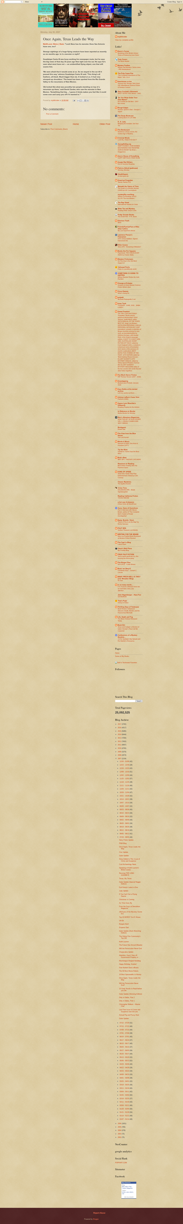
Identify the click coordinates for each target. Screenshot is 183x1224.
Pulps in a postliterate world (127, 269)
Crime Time (122, 488)
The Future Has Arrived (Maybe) (130, 945)
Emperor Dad (124, 927)
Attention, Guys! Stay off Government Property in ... (129, 956)
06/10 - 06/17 (125, 1043)
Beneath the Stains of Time (128, 186)
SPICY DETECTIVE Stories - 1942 (129, 93)
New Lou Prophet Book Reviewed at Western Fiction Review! (129, 537)
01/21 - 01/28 (125, 1112)
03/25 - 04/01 (125, 1081)
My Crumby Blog (123, 550)
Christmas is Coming (126, 899)
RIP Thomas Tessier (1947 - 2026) (129, 377)
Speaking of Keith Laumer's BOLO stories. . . (129, 869)
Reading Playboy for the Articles (128, 407)
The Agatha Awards (124, 484)
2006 (120, 1123)
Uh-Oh (121, 921)
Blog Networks (126, 1182)
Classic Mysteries (124, 482)
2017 (120, 724)
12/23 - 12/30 (125, 765)
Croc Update (123, 852)
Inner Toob (122, 303)
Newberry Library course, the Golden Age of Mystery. (127, 133)
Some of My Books (122, 656)
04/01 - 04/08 (125, 1078)
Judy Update (123, 891)
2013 (120, 738)
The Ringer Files (124, 562)
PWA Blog (122, 843)
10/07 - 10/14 (125, 803)
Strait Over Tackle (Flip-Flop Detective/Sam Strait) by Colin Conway (128, 476)
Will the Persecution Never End (130, 948)
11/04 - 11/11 (125, 789)
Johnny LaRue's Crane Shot (128, 397)
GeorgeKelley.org (124, 144)
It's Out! (120, 580)
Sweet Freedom (124, 311)
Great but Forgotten (125, 180)
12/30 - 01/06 (125, 761)
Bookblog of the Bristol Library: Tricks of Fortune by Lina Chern (128, 54)
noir (123, 1193)
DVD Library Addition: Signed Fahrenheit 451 (128, 240)
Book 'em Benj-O (124, 569)
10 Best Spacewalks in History (130, 974)
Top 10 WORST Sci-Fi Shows (130, 917)
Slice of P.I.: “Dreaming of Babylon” (129, 247)
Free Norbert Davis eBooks (129, 968)
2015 (120, 731)
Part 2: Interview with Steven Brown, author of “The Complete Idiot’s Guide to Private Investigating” (128, 513)
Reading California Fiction (128, 496)
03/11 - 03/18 (125, 1088)
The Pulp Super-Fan (125, 73)
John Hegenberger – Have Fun (129, 595)
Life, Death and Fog (125, 617)
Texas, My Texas (125, 878)
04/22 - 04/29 (125, 1067)
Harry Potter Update (126, 840)
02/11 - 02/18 (125, 1102)
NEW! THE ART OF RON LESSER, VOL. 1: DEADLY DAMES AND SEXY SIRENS (129, 421)
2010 (120, 748)
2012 (120, 741)
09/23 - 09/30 (125, 809)
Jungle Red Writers (125, 162)
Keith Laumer (124, 942)
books (124, 1192)
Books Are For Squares (127, 251)
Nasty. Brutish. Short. (126, 520)
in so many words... (125, 585)
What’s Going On (123, 293)
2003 (120, 1134)
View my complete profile (124, 40)
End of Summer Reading (126, 164)
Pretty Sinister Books (126, 215)
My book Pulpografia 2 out (126, 299)
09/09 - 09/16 (125, 816)
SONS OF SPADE (124, 472)
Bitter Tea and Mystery (126, 209)
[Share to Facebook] (85, 100)
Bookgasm (122, 427)
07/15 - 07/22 (125, 1026)
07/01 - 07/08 (125, 1033)
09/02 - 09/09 (125, 820)
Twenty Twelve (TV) (124, 182)
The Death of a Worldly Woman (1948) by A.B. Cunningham (128, 189)
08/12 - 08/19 (125, 830)
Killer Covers (123, 245)
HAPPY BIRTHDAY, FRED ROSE (129, 158)
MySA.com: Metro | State (53, 44)
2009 (120, 752)
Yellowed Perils (124, 267)
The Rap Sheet (123, 202)
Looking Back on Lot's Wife (127, 118)
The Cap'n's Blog (124, 542)
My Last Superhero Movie (126, 231)
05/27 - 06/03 (125, 1050)
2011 (120, 745)
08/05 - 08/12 (125, 834)
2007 (120, 758)
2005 (120, 1127)
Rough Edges (123, 108)
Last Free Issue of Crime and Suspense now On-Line (129, 1010)
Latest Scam (122, 544)
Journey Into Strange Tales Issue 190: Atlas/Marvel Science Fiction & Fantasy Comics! (129, 85)
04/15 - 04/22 (125, 1071)
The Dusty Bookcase (125, 116)
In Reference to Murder (126, 411)
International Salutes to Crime (128, 204)
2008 (120, 755)
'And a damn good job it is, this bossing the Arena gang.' (128, 557)
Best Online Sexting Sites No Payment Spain (127, 466)
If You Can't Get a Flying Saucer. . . (128, 895)
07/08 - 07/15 (125, 1030)
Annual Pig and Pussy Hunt (129, 1015)
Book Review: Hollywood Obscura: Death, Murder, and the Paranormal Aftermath (129, 611)
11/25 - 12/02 (125, 778)
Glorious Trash (123, 221)
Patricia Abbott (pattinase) (128, 168)
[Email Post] (74, 100)
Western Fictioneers (125, 259)
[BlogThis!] (80, 100)
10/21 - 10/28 (125, 796)
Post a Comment (52, 114)
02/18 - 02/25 (125, 1098)
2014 (120, 734)
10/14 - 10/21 (125, 799)
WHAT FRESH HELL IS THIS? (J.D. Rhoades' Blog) (129, 578)
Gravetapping (123, 381)
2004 (120, 1130)
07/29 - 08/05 (125, 837)
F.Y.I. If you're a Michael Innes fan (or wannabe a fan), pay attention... (129, 589)
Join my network (128, 1197)
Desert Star (121, 429)
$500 (119, 222)
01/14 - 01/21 (125, 1116)
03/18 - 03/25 (125, 1085)
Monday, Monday (123, 170)
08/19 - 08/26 (125, 827)
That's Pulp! (122, 601)
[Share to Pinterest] (88, 100)
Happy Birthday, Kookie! (128, 964)
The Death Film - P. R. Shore (127, 217)
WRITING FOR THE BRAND (128, 534)
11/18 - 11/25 (125, 782)
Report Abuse (99, 1213)
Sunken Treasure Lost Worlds (128, 530)
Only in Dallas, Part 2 (127, 997)
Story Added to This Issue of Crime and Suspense (129, 860)
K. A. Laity (122, 122)
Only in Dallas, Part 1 (127, 1001)
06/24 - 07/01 (125, 1037)
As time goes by (123, 176)
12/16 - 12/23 (125, 768)
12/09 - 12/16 (125, 772)
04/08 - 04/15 (125, 1074)
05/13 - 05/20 (125, 1057)
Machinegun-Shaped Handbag (130, 961)
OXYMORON (122, 597)
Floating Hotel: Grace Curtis (127, 210)
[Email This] (78, 100)
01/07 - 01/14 (125, 1119)
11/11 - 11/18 (125, 785)
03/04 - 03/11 (125, 1091)
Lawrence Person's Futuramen (125, 236)
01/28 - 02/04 (125, 1109)
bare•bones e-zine (125, 81)
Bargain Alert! (124, 924)
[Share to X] (83, 100)
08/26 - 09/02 (125, 823)
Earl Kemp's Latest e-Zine (128, 887)
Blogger (95, 1219)
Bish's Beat (122, 458)
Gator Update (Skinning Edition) (130, 994)
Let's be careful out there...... (127, 393)
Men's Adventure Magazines (128, 417)
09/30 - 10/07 (125, 806)
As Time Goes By (125, 903)
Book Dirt (121, 625)
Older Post (105, 124)
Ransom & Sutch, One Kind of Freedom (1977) (128, 444)
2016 (120, 728)
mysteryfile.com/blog (126, 194)
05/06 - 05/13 (125, 1061)
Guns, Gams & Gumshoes (128, 508)
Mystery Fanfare (124, 65)
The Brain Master (123, 61)
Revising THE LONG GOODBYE (126, 874)
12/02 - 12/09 (125, 775)
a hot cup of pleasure (126, 502)
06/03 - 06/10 (125, 1047)
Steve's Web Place (125, 548)
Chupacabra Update (126, 952)
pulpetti (121, 297)
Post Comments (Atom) (59, 129)
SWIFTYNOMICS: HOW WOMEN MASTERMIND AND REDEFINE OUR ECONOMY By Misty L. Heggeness (129, 149)
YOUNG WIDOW (123, 498)
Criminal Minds (124, 138)
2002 (120, 1137)
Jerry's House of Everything (128, 156)
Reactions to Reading (126, 464)
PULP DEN (122, 528)
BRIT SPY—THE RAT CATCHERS (129, 459)
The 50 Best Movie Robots (128, 971)
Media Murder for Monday (126, 413)
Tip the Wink (122, 450)
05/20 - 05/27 (125, 1054)
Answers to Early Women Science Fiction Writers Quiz (129, 286)
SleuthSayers (123, 174)
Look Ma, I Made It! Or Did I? (127, 140)
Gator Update (124, 856)
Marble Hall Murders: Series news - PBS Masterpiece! (129, 68)
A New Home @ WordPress (127, 504)
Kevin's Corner (123, 51)
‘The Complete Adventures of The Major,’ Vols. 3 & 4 (129, 76)
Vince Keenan (123, 291)
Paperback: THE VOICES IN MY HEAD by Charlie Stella (128, 254)
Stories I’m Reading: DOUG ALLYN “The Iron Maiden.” (127, 197)
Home (76, 124)
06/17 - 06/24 (125, 1040)
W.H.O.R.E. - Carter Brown (126, 564)
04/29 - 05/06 (125, 1064)
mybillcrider (122, 37)
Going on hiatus (123, 603)
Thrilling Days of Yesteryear (128, 607)
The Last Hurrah (123, 437)
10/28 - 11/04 (125, 792)
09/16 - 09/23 (125, 813)
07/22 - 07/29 (125, 1023)
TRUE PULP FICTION (126, 554)
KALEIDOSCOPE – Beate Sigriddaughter (126, 491)
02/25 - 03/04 (125, 1095)
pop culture (129, 1192)
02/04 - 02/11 (125, 1105)
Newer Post (46, 124)
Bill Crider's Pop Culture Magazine (127, 1187)
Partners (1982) (123, 399)
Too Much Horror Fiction (127, 375)
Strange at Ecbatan (125, 283)
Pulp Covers (122, 59)
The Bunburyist (124, 130)
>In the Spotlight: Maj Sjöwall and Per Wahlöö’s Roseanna (129, 640)
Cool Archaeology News (127, 864)
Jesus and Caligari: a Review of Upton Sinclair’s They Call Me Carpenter (128, 629)
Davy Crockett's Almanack (128, 91)
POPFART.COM (121, 1163)
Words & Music (123, 442)
